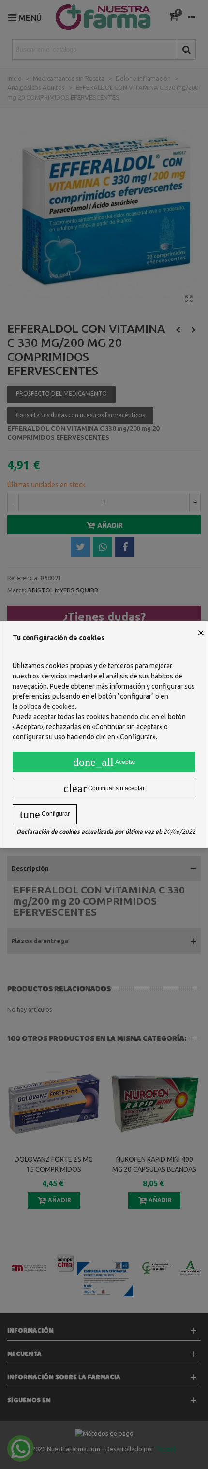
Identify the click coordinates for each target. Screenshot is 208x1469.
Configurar (45, 814)
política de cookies (47, 706)
